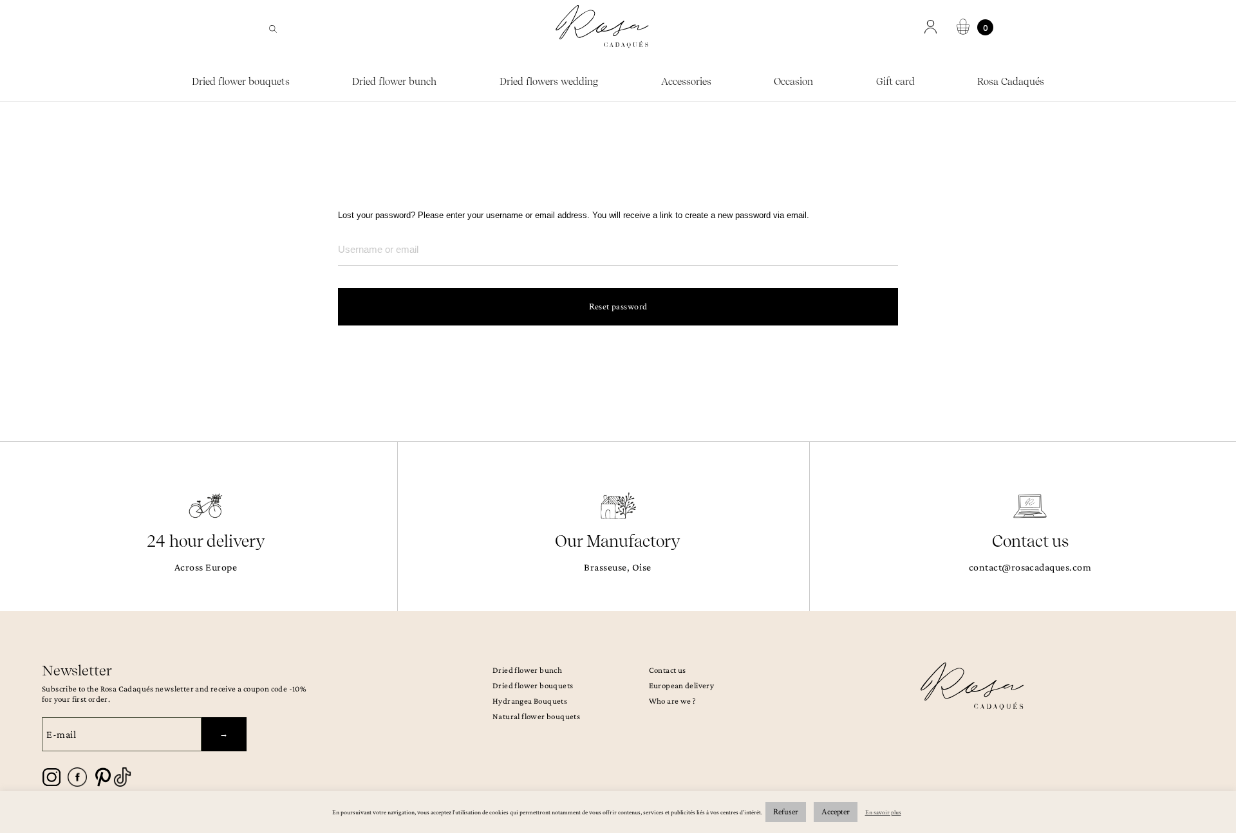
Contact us (667, 670)
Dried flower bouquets (241, 81)
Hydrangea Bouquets (529, 701)
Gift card (895, 81)
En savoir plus (883, 813)
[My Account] (932, 27)
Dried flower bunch (394, 81)
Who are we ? (673, 701)
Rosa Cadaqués (1010, 81)
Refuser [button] (785, 812)
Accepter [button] (835, 812)
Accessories (686, 81)
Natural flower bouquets (536, 716)
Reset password (618, 307)
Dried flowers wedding (549, 81)
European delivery (682, 685)
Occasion (793, 81)
